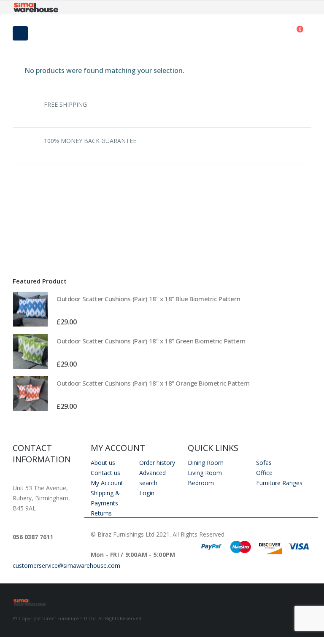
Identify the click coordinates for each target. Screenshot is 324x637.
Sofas (264, 463)
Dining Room (206, 463)
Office (264, 473)
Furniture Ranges (279, 483)
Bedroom (201, 483)
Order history (157, 463)
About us (103, 463)
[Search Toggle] (161, 33)
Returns (101, 513)
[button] (302, 280)
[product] (30, 309)
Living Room (205, 473)
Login (146, 493)
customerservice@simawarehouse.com (66, 565)
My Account (107, 483)
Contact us (105, 473)
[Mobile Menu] (20, 33)
